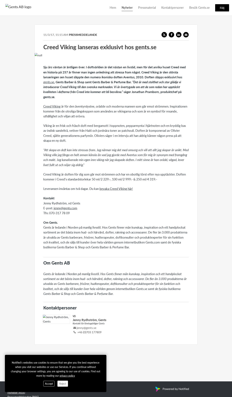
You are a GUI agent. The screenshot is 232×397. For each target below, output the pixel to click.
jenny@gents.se (86, 328)
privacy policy (67, 375)
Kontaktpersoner (172, 7)
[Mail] (186, 34)
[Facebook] (171, 34)
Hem (113, 7)
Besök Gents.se (199, 7)
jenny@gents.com (65, 208)
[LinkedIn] (178, 34)
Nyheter (127, 7)
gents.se (48, 82)
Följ (222, 8)
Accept (49, 383)
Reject (62, 383)
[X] (164, 34)
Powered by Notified (176, 389)
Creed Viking (52, 106)
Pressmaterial (147, 7)
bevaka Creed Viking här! (116, 188)
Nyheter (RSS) (16, 392)
